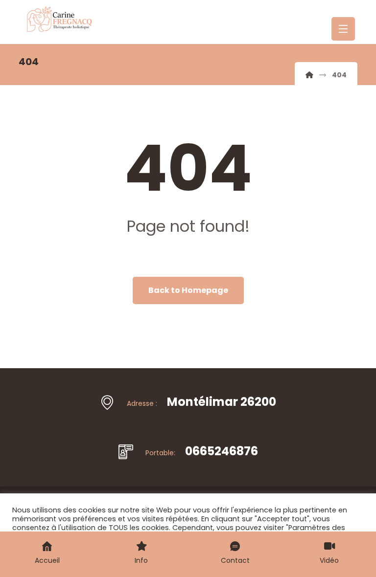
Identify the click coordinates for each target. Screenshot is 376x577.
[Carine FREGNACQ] (309, 75)
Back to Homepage (188, 290)
